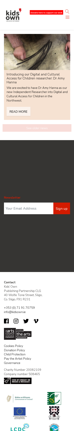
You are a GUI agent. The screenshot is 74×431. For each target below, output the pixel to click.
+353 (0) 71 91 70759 (19, 308)
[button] (67, 18)
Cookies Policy (13, 346)
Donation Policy (14, 350)
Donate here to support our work (46, 12)
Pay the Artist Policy (17, 359)
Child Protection (14, 354)
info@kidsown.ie (15, 312)
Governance (12, 363)
